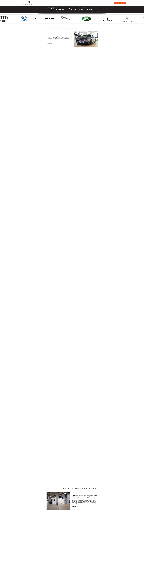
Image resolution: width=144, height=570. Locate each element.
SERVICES (68, 3)
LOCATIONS (79, 3)
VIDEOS (85, 3)
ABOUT (62, 3)
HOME (58, 3)
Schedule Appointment (120, 3)
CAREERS (73, 3)
